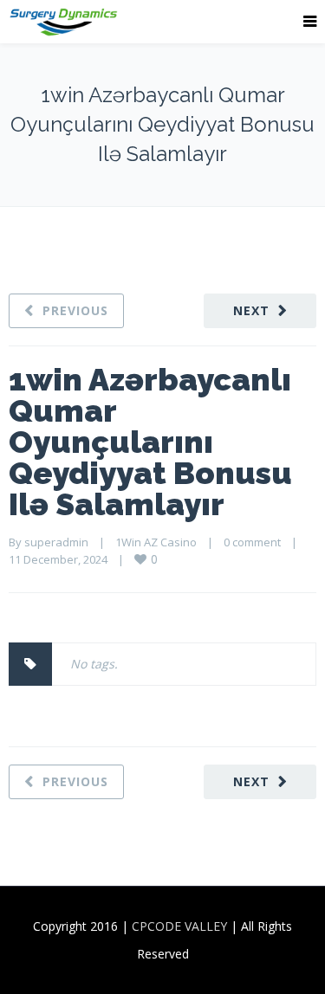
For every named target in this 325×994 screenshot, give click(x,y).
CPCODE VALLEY (179, 926)
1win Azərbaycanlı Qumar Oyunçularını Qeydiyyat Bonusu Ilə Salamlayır (150, 441)
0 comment (252, 542)
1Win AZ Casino (156, 542)
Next (251, 310)
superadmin (56, 542)
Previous (75, 310)
